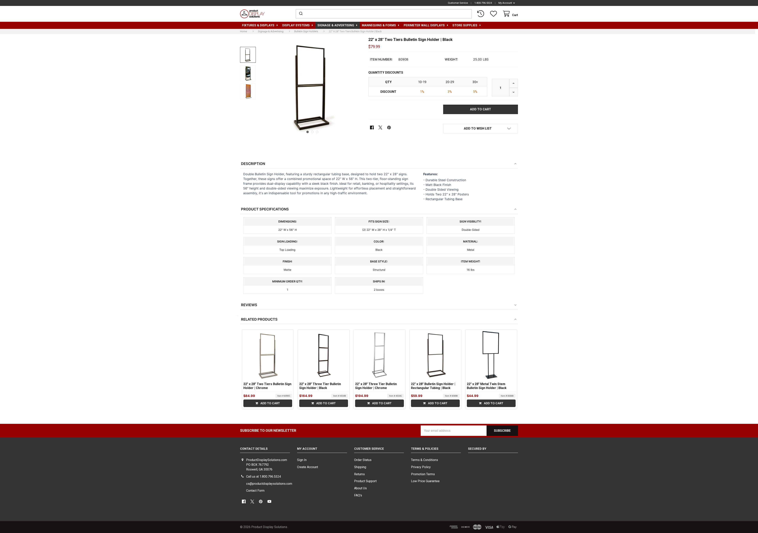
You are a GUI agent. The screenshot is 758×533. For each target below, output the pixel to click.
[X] (380, 127)
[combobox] (384, 13)
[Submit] (300, 13)
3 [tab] (317, 132)
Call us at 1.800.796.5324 (263, 476)
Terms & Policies (424, 449)
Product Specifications (265, 209)
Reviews (249, 305)
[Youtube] (269, 501)
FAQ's (358, 495)
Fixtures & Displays (258, 25)
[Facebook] (372, 127)
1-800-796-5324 (483, 2)
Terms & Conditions (424, 460)
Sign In (302, 460)
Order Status (362, 460)
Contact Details (254, 449)
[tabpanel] (312, 86)
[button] (480, 128)
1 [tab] (307, 132)
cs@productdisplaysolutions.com (269, 484)
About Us (360, 488)
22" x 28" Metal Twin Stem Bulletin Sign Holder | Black (487, 386)
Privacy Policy (421, 467)
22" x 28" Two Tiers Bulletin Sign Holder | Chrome (267, 386)
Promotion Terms (423, 474)
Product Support (365, 481)
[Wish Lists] (494, 13)
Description (253, 164)
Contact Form (255, 490)
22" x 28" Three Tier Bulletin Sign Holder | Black (320, 386)
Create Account (307, 467)
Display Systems (296, 25)
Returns (359, 474)
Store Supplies (464, 25)
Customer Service (458, 2)
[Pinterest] (389, 127)
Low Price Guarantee (425, 481)
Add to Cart (270, 403)
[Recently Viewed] (481, 13)
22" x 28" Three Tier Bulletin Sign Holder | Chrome (376, 386)
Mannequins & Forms (379, 25)
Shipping (360, 467)
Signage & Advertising (335, 25)
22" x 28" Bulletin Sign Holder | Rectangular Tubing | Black (433, 386)
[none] (248, 55)
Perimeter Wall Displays (424, 25)
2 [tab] (312, 132)
